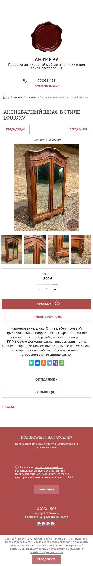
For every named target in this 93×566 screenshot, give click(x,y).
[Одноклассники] (43, 363)
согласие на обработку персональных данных (39, 469)
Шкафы (31, 97)
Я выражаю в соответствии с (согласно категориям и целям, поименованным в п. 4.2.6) (44, 472)
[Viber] (55, 363)
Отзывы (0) (45, 392)
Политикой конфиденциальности (35, 473)
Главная (16, 97)
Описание (45, 379)
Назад (9, 407)
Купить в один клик (48, 316)
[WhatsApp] (61, 363)
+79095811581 (46, 80)
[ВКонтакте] (37, 363)
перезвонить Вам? (47, 86)
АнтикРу (46, 59)
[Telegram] (49, 363)
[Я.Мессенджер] (31, 363)
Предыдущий (15, 129)
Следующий (78, 129)
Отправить (46, 489)
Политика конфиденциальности (46, 517)
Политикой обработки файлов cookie (57, 550)
